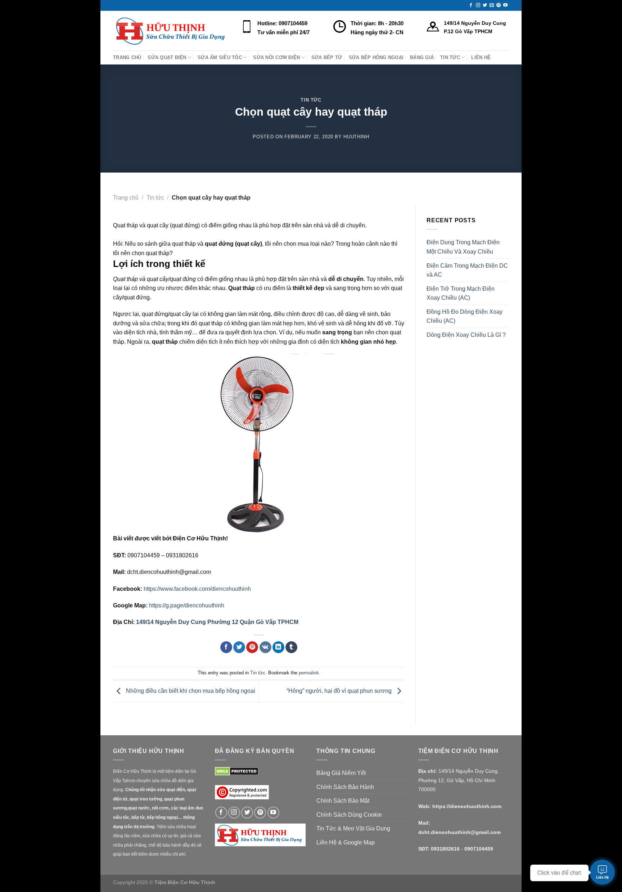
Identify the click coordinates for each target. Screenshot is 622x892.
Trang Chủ (127, 57)
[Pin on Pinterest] (252, 647)
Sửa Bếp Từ (326, 57)
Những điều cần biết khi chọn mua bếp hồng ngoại (190, 691)
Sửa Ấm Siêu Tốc (220, 57)
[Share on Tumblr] (291, 647)
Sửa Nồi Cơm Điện (276, 57)
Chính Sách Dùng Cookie (349, 815)
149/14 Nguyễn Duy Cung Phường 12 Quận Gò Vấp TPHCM (217, 622)
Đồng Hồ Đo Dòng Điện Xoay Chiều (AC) (464, 316)
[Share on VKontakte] (265, 647)
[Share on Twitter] (239, 647)
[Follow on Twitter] (485, 5)
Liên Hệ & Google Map (345, 842)
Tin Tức (450, 57)
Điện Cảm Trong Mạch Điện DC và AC (467, 270)
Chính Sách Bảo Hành (345, 787)
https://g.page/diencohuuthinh (186, 605)
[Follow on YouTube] (505, 5)
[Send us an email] (492, 5)
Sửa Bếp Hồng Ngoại (376, 57)
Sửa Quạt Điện (167, 57)
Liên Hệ (481, 57)
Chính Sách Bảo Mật (342, 801)
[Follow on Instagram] (478, 5)
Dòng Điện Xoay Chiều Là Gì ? (466, 335)
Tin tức (311, 100)
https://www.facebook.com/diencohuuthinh (197, 589)
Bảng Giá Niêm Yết (341, 773)
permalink (309, 672)
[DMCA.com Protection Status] (236, 771)
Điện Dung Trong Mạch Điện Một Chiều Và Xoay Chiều (463, 247)
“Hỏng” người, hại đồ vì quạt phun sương (340, 691)
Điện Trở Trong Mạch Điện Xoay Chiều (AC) (461, 293)
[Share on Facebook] (226, 647)
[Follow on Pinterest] (498, 5)
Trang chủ (126, 198)
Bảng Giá (422, 57)
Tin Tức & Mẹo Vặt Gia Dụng (353, 828)
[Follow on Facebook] (471, 5)
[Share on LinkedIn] (278, 647)
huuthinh (356, 136)
